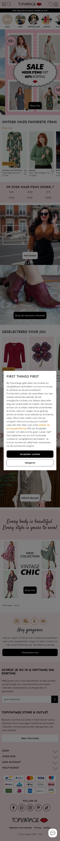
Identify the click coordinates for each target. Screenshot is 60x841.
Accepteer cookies (30, 454)
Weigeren (30, 462)
